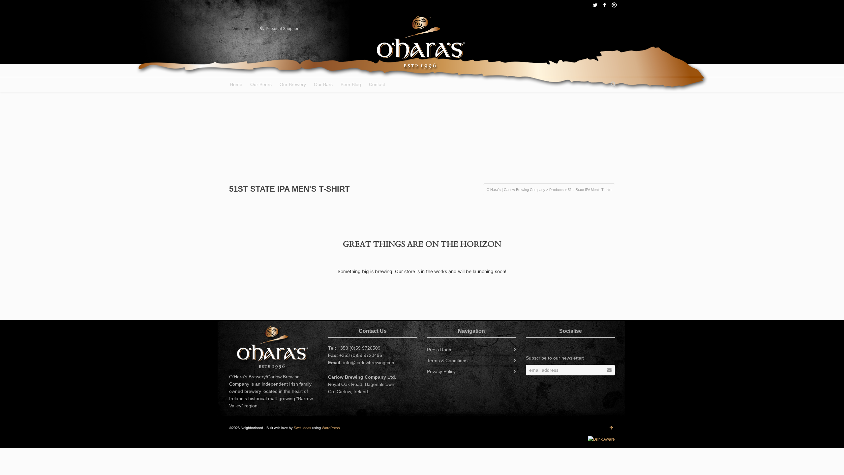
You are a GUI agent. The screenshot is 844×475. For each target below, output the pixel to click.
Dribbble (614, 5)
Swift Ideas (302, 428)
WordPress (331, 428)
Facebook (605, 5)
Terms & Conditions (447, 360)
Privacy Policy (441, 371)
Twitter (595, 5)
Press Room (440, 349)
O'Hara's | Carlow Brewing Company (516, 190)
